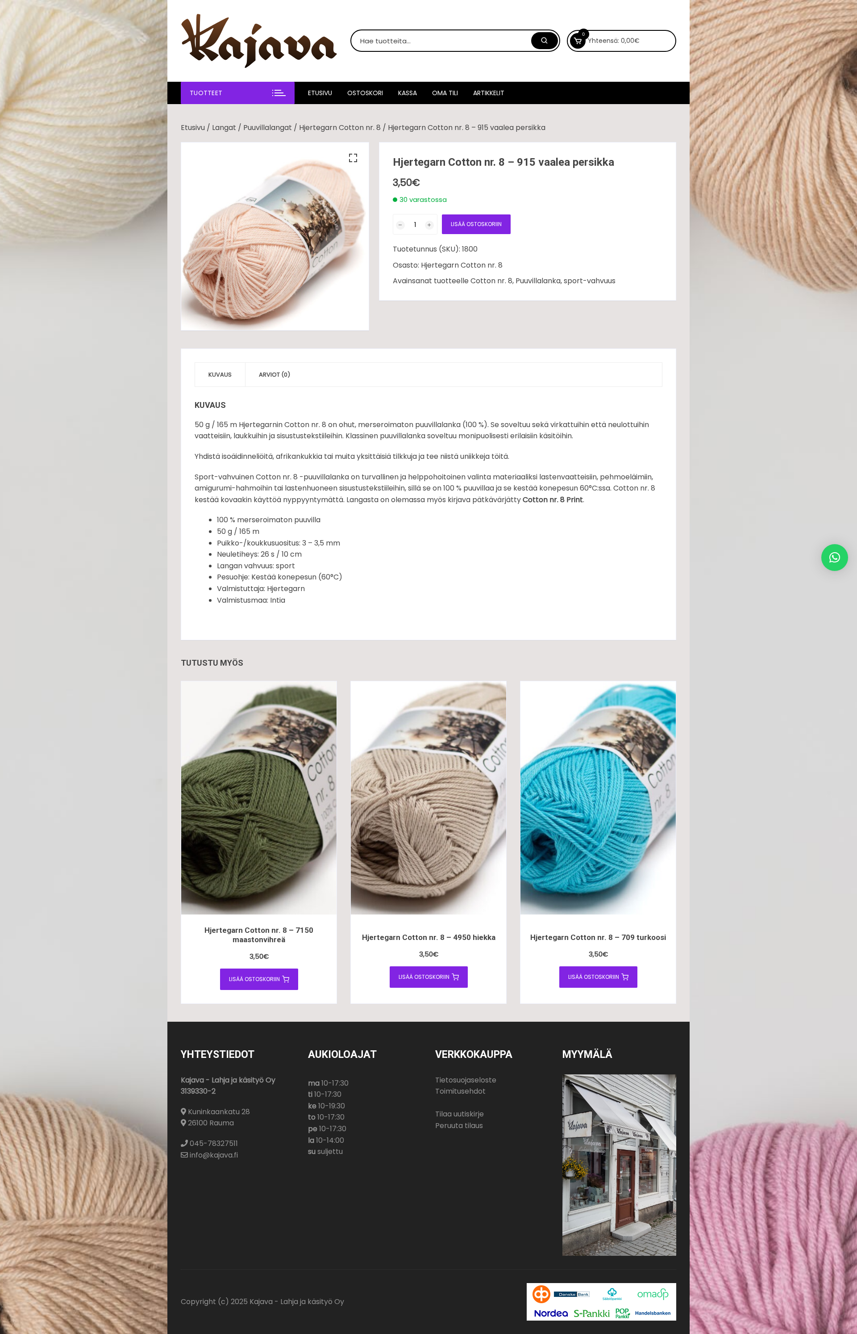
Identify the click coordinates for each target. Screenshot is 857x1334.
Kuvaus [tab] (220, 374)
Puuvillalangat (267, 127)
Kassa (407, 92)
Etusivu (320, 92)
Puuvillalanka (538, 281)
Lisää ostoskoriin (476, 224)
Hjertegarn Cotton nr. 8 (340, 127)
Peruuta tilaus (459, 1125)
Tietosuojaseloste (465, 1080)
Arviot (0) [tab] (274, 374)
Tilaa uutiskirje (459, 1114)
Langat (224, 127)
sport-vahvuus (590, 281)
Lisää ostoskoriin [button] (254, 979)
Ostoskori (365, 92)
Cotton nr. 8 (491, 281)
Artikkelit (488, 92)
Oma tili (445, 92)
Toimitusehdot (460, 1091)
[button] (353, 158)
